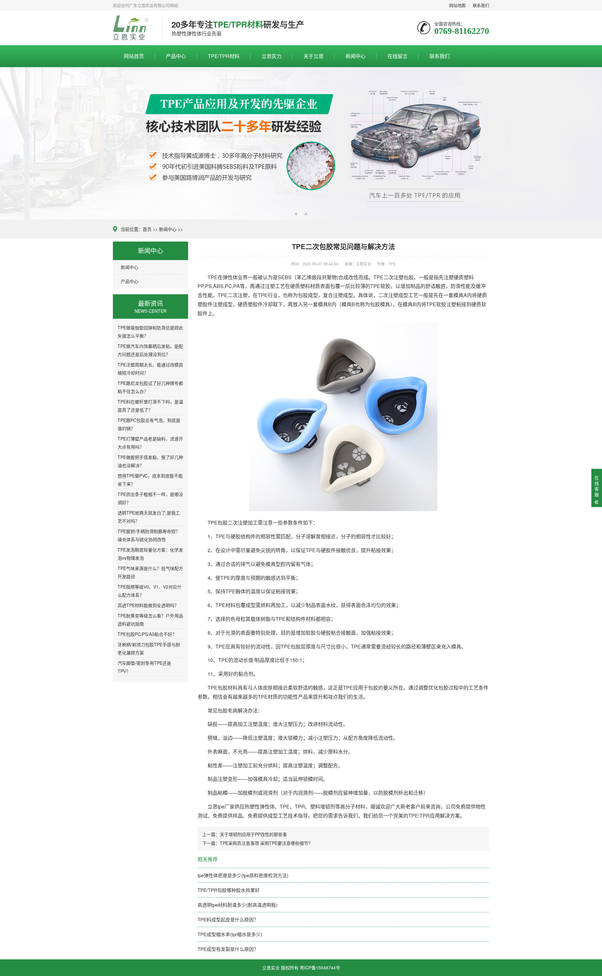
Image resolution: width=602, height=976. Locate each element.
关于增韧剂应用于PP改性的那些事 (253, 834)
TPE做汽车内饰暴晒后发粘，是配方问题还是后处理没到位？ (150, 350)
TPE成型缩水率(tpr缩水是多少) (230, 934)
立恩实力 (271, 56)
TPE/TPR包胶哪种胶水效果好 (229, 890)
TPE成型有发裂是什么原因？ (228, 949)
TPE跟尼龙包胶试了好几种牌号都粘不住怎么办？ (150, 387)
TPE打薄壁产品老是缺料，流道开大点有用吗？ (150, 442)
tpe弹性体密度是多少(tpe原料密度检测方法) (243, 875)
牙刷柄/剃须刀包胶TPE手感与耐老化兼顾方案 (149, 648)
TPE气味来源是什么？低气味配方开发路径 (150, 572)
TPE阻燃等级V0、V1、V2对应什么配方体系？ (150, 591)
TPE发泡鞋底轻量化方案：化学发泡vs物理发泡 (150, 554)
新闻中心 (356, 56)
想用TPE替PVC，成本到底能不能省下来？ (150, 479)
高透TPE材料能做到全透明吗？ (148, 605)
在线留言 (398, 56)
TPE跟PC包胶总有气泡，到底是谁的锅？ (149, 424)
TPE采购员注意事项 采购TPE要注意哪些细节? (265, 843)
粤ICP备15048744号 (320, 967)
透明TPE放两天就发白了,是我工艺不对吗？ (149, 516)
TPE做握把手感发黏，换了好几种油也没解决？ (150, 461)
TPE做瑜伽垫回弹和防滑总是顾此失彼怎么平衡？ (150, 331)
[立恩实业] (132, 27)
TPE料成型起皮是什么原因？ (228, 919)
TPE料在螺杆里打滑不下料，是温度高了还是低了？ (150, 405)
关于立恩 (314, 56)
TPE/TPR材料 (224, 56)
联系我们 (440, 56)
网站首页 (134, 56)
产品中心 (176, 56)
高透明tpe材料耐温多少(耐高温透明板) (237, 904)
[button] (296, 214)
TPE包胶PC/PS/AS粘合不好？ (147, 634)
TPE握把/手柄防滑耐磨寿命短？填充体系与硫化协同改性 (149, 535)
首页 (147, 229)
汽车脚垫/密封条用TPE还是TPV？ (144, 667)
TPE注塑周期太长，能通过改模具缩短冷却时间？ (150, 368)
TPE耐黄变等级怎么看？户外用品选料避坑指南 (150, 619)
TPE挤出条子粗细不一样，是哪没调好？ (150, 498)
